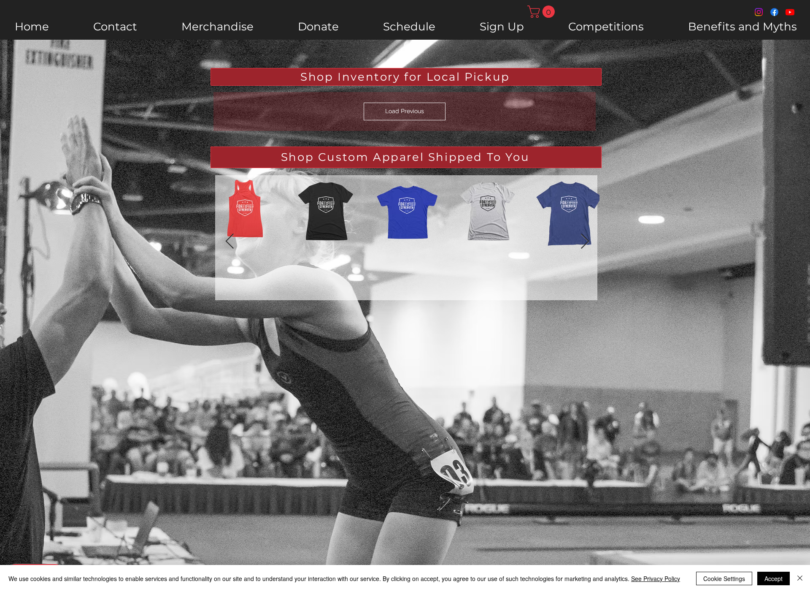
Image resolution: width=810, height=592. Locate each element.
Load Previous (404, 111)
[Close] (800, 578)
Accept (773, 578)
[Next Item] (585, 242)
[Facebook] (774, 12)
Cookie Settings (724, 578)
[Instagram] (758, 12)
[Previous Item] (230, 242)
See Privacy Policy (655, 578)
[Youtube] (790, 12)
